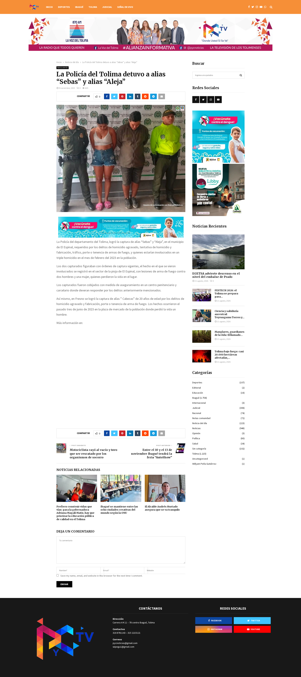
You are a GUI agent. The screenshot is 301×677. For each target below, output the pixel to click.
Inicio (49, 7)
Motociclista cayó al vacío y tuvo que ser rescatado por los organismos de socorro (93, 453)
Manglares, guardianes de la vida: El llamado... (229, 333)
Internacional (199, 402)
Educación (197, 392)
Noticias (196, 428)
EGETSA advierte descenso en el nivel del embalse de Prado (216, 275)
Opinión (196, 433)
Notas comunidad (201, 418)
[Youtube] (262, 7)
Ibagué (79, 7)
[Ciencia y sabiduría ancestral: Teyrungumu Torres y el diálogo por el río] (201, 316)
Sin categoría (199, 448)
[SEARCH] (241, 75)
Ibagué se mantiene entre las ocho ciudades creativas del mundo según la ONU (119, 509)
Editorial (196, 387)
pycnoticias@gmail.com (125, 643)
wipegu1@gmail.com (123, 646)
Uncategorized (200, 458)
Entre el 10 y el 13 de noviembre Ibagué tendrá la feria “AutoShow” (151, 453)
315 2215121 (134, 632)
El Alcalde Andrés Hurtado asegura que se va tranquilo (162, 508)
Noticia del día (62, 67)
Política (196, 438)
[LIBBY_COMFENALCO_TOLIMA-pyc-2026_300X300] (218, 215)
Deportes (64, 7)
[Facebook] (250, 7)
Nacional (196, 413)
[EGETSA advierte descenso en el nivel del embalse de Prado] (218, 251)
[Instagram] (258, 7)
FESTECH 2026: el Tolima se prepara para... (226, 293)
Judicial (107, 7)
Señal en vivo (125, 7)
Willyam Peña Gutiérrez (204, 463)
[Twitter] (254, 7)
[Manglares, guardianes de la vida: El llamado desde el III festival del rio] (201, 336)
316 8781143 (119, 632)
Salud (195, 443)
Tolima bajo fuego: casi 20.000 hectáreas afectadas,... (229, 354)
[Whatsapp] (266, 7)
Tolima (92, 7)
